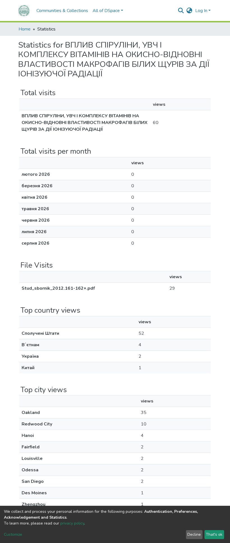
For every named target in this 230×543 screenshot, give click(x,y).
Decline (194, 534)
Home (25, 29)
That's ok (214, 534)
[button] (189, 10)
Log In (201, 11)
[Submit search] (181, 10)
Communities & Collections (62, 11)
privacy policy (72, 523)
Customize (13, 534)
